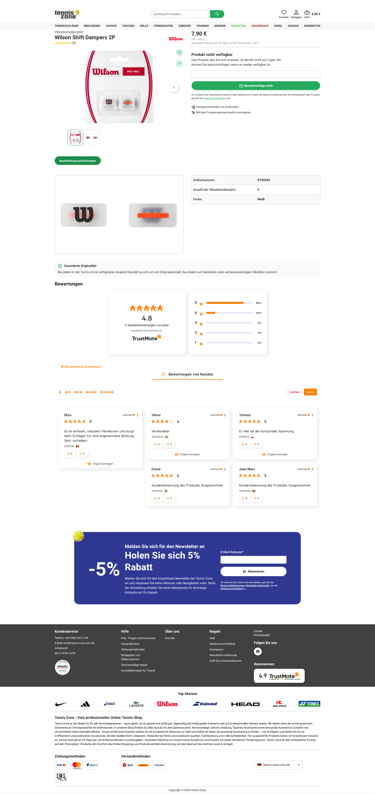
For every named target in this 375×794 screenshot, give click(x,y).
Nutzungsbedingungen (233, 585)
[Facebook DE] (258, 651)
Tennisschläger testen (134, 664)
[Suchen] (217, 14)
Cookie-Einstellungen (258, 633)
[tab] (78, 160)
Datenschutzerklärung (215, 98)
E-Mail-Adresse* (232, 552)
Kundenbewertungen (147, 325)
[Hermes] (158, 765)
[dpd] (127, 765)
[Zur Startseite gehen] (67, 14)
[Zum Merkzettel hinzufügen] (179, 52)
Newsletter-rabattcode (257, 585)
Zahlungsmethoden (133, 649)
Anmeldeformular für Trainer (138, 670)
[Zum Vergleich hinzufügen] (179, 63)
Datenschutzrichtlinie (232, 588)
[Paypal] (92, 765)
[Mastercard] (76, 765)
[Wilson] (176, 39)
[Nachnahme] (61, 776)
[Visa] (61, 765)
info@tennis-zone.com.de (78, 643)
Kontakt (170, 638)
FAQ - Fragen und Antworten (138, 638)
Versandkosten (130, 643)
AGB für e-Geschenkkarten (226, 660)
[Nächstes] (174, 87)
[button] (62, 366)
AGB (212, 638)
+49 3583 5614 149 (80, 3)
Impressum (216, 649)
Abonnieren (256, 571)
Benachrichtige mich (258, 86)
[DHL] (143, 765)
